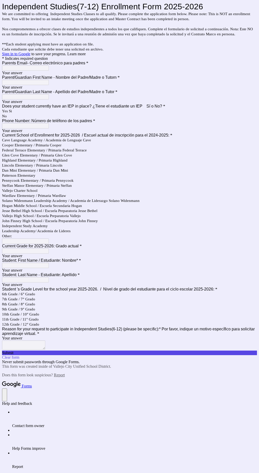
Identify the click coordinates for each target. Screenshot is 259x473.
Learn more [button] (76, 54)
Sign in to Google (16, 54)
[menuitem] (134, 419)
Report (59, 375)
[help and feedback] (4, 394)
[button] (129, 353)
